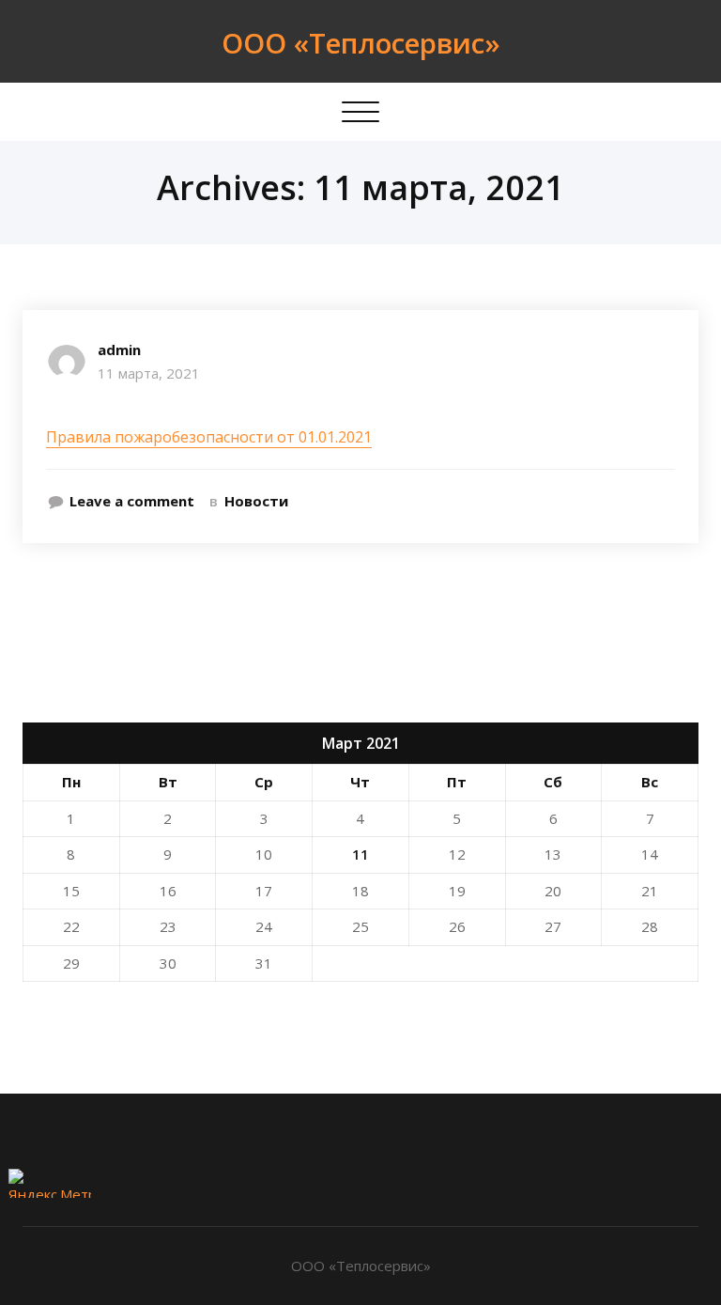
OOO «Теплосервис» (361, 42)
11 (360, 854)
